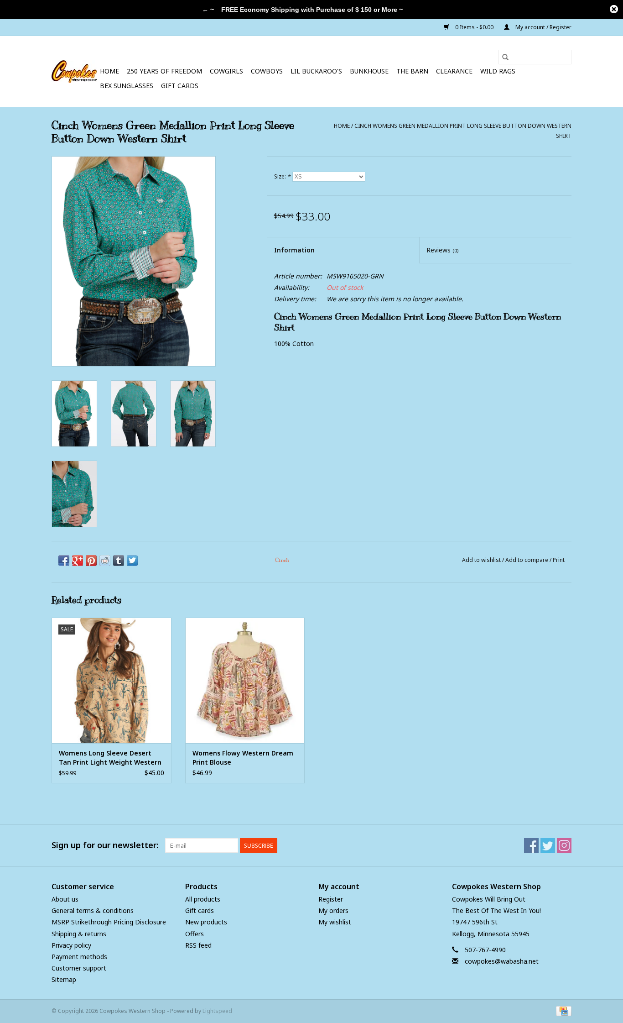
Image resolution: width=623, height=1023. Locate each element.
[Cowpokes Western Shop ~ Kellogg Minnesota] (74, 71)
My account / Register (542, 27)
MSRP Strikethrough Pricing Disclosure (109, 922)
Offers (194, 933)
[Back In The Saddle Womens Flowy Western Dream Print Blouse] (245, 680)
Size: (282, 176)
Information (294, 250)
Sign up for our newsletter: (105, 845)
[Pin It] (91, 560)
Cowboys (267, 71)
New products (206, 922)
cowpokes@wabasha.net (502, 961)
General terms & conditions (93, 910)
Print (559, 560)
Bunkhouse (369, 71)
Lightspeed (217, 1011)
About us (65, 899)
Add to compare (527, 560)
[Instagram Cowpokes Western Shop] (564, 845)
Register (330, 899)
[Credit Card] (562, 1010)
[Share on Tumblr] (118, 560)
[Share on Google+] (77, 560)
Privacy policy (71, 945)
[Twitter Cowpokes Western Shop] (547, 845)
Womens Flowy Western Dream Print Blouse (242, 757)
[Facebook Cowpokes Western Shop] (531, 845)
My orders (333, 910)
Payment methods (79, 956)
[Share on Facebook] (63, 560)
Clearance (454, 71)
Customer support (79, 968)
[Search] (505, 57)
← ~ (208, 9)
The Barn (412, 71)
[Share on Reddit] (104, 560)
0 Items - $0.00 (474, 27)
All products (202, 899)
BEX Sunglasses (126, 85)
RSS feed (198, 945)
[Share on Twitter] (132, 560)
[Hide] (614, 9)
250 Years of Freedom (164, 71)
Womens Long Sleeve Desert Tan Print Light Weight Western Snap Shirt (110, 758)
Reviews (442, 250)
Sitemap (64, 979)
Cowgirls (226, 71)
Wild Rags (497, 71)
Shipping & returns (79, 933)
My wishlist (334, 922)
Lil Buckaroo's (316, 71)
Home (109, 71)
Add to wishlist (482, 560)
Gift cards (179, 85)
